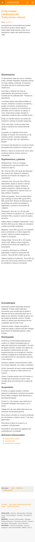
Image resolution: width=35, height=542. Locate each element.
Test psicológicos (11, 515)
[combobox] (27, 2)
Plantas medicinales (7, 521)
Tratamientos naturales (20, 521)
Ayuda (3, 506)
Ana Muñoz (9, 22)
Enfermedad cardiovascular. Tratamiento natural (13, 14)
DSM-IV (24, 527)
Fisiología (27, 519)
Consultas (20, 515)
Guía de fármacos (23, 523)
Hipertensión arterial (12, 438)
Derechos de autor (13, 506)
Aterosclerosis (10, 441)
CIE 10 (30, 527)
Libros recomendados (15, 527)
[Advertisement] (17, 54)
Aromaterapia (13, 523)
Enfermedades (19, 519)
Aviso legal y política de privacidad (20, 504)
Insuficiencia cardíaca (12, 443)
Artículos (13, 513)
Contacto (4, 504)
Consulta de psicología (16, 525)
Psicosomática (21, 513)
